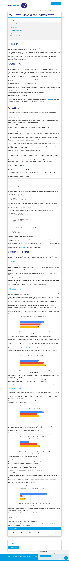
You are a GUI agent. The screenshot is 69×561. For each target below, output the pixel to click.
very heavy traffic (54, 131)
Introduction (13, 25)
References (47, 10)
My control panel (56, 4)
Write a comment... (13, 547)
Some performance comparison (17, 32)
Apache (24, 52)
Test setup (13, 33)
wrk (19, 273)
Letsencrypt (50, 99)
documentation (22, 247)
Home (37, 10)
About (55, 10)
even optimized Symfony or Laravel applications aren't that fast (27, 347)
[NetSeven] (21, 5)
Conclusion (13, 38)
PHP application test (15, 35)
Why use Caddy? (14, 27)
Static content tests (15, 36)
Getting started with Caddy (16, 30)
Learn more (43, 556)
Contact (59, 10)
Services (41, 10)
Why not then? (14, 29)
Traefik (38, 68)
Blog (51, 10)
